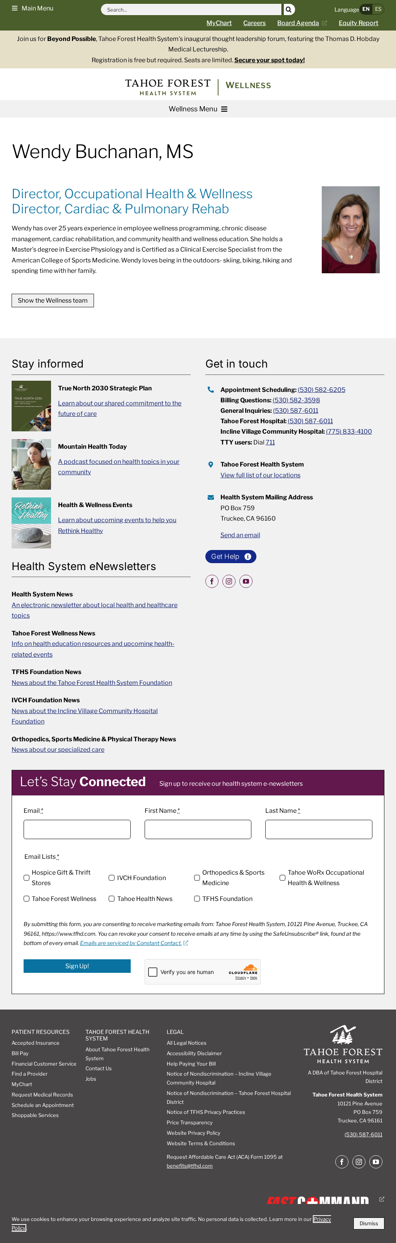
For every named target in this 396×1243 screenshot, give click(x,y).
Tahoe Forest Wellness (64, 898)
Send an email (240, 535)
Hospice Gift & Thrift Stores (61, 878)
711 (270, 442)
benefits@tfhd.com (190, 1166)
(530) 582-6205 (321, 389)
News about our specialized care (58, 749)
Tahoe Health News (144, 898)
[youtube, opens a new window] (246, 581)
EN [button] (366, 9)
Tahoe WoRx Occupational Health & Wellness (326, 878)
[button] (33, 7)
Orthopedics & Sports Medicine (233, 878)
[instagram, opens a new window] (229, 581)
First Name (162, 810)
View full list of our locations (260, 475)
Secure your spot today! (269, 60)
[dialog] (198, 1223)
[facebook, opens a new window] (211, 581)
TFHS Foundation (227, 898)
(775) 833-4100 (349, 431)
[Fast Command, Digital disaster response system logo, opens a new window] (323, 1199)
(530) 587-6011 (295, 410)
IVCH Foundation (141, 878)
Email (33, 810)
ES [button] (378, 9)
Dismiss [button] (369, 1223)
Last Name (282, 810)
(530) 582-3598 (296, 400)
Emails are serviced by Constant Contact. (131, 943)
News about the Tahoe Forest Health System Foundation (92, 682)
